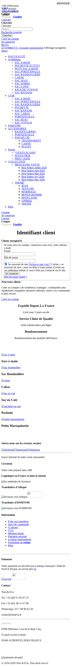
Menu (4, 50)
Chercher (6, 19)
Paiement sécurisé (17, 536)
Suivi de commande (18, 524)
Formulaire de (19, 542)
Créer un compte (10, 38)
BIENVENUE (63, 3)
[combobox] (16, 29)
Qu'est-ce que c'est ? (39, 264)
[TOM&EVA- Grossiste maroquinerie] (22, 47)
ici (35, 569)
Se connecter (8, 41)
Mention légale (16, 533)
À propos (13, 527)
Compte (5, 212)
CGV (11, 530)
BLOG (5, 44)
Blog (10, 545)
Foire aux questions (18, 521)
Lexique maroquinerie (19, 539)
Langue (5, 218)
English (17, 16)
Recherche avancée (11, 32)
